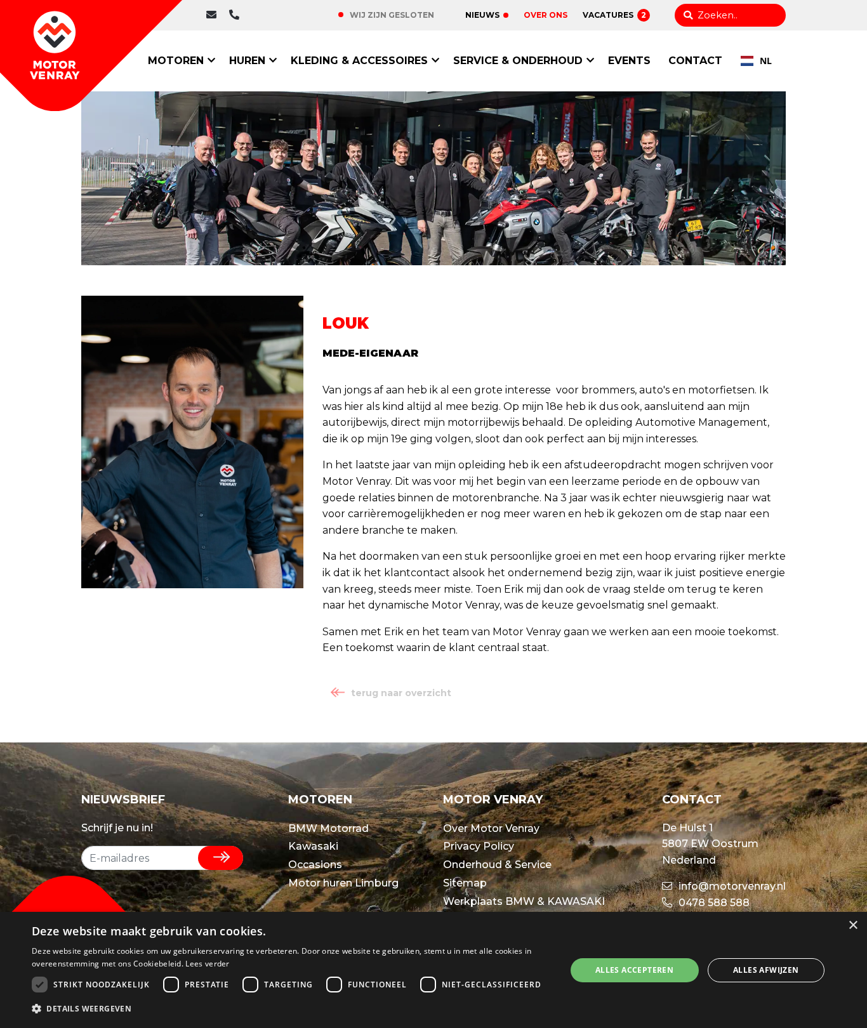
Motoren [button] (176, 61)
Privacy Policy (478, 846)
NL (766, 61)
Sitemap (465, 883)
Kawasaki (313, 846)
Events (629, 61)
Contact (695, 61)
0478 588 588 (274, 15)
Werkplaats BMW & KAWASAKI (524, 901)
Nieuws (482, 15)
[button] (291, 1008)
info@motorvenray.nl (731, 886)
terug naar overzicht (401, 693)
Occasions (315, 865)
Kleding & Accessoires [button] (359, 61)
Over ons (545, 15)
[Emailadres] (214, 15)
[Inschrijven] (220, 858)
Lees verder (207, 963)
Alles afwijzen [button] (766, 970)
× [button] (852, 925)
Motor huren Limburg (343, 883)
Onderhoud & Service (497, 865)
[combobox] (756, 61)
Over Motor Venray (491, 828)
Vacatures (614, 15)
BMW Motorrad (328, 828)
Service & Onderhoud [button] (518, 61)
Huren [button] (247, 61)
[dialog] (433, 970)
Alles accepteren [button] (634, 970)
